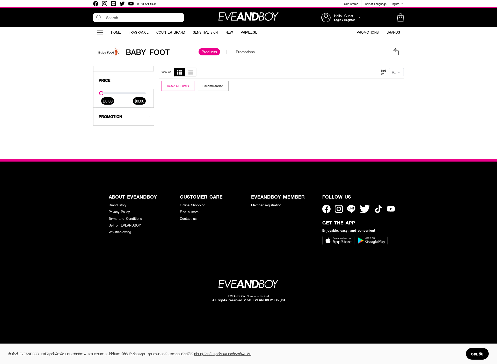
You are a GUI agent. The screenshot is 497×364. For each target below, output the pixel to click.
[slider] (101, 93)
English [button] (396, 3)
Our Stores (351, 4)
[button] (400, 17)
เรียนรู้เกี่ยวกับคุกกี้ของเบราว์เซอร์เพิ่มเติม (222, 354)
